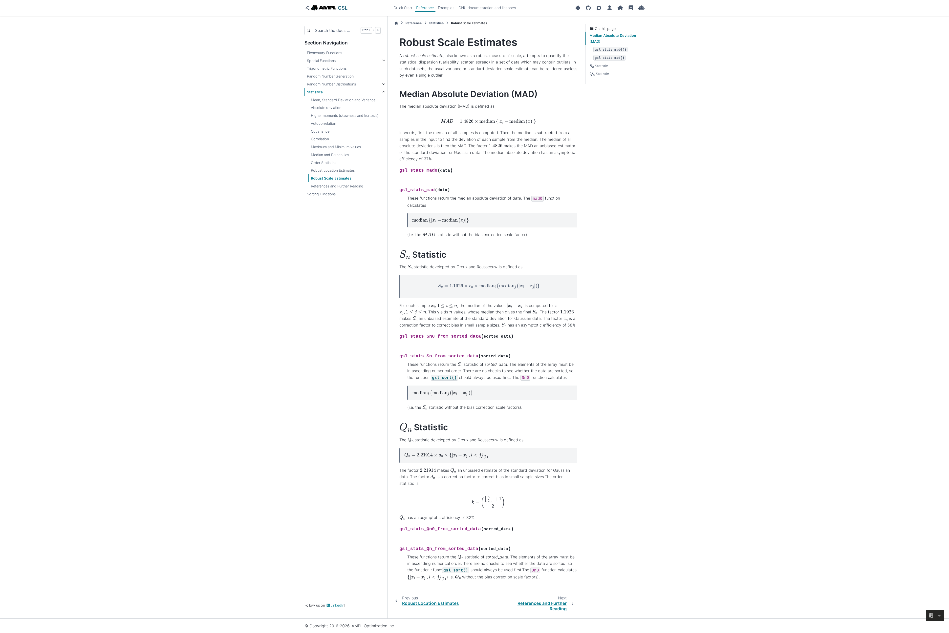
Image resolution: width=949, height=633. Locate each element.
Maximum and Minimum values (336, 147)
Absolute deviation (326, 107)
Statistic (598, 66)
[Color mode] (578, 8)
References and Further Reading (337, 186)
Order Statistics (323, 162)
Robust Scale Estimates (331, 178)
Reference (425, 7)
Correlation (320, 139)
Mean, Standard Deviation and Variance (343, 100)
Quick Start (402, 7)
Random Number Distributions (331, 84)
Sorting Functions (321, 194)
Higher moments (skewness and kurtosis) (344, 115)
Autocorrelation (323, 123)
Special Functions (321, 60)
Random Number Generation (330, 76)
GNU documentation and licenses (487, 7)
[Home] (396, 23)
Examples (446, 7)
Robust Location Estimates (333, 170)
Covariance (320, 131)
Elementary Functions (324, 53)
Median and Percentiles (330, 155)
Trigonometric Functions (326, 68)
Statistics (315, 92)
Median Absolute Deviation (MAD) (612, 38)
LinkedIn (337, 605)
